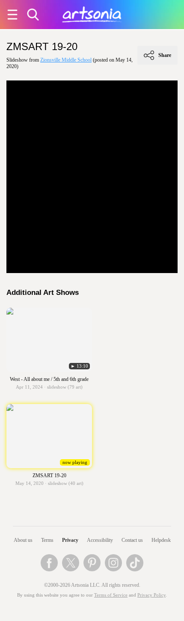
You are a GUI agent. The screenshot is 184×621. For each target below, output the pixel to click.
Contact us (132, 540)
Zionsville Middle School (66, 60)
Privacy (70, 540)
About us (23, 540)
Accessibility (100, 540)
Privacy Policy (151, 595)
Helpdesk (161, 540)
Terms (47, 540)
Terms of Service (111, 595)
